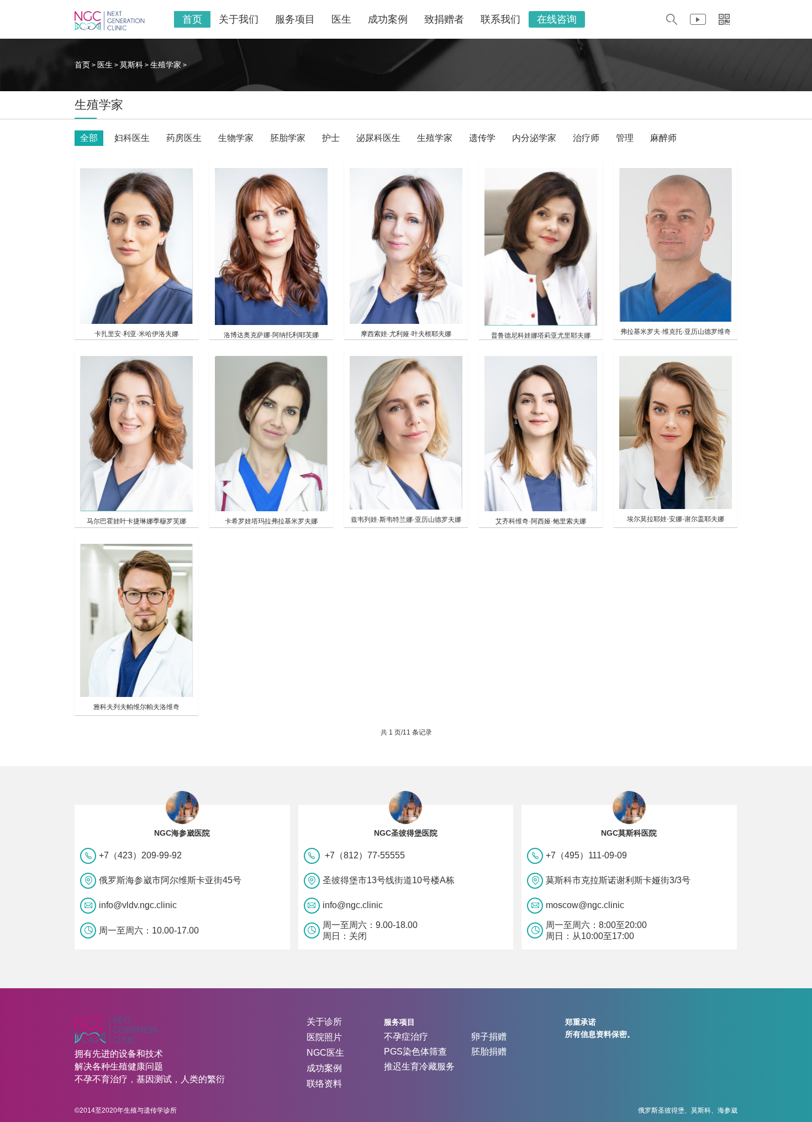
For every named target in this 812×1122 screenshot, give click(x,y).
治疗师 (586, 138)
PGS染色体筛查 (415, 1051)
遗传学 (482, 138)
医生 (341, 19)
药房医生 (184, 138)
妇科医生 (132, 138)
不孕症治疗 (406, 1036)
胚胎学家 (287, 138)
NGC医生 (325, 1052)
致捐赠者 (444, 19)
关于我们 (239, 19)
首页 (192, 19)
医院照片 (324, 1037)
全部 (89, 138)
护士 (331, 138)
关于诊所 (324, 1021)
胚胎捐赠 (489, 1051)
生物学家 (236, 138)
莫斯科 (131, 64)
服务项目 (295, 19)
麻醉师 (663, 138)
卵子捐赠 (489, 1036)
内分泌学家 (534, 138)
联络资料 (324, 1083)
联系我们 (500, 19)
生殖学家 (165, 64)
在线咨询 (557, 19)
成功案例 (388, 19)
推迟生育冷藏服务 (419, 1066)
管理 (625, 138)
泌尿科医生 (378, 138)
